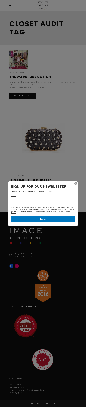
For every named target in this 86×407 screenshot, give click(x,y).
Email (13, 196)
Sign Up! (43, 219)
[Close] (75, 183)
